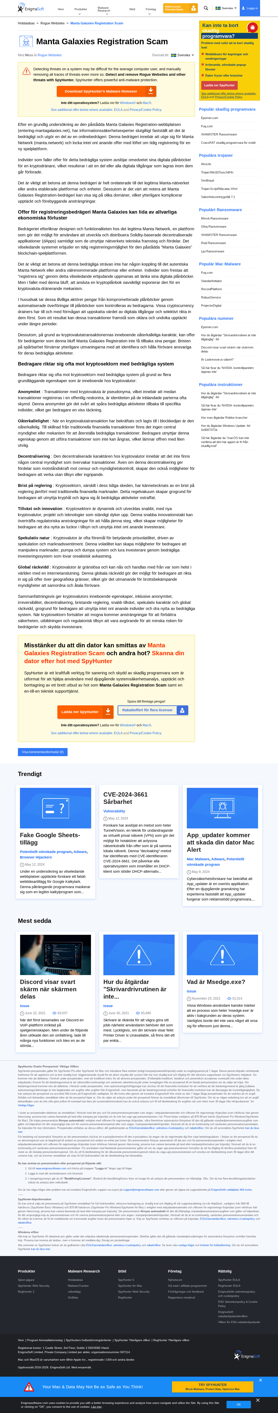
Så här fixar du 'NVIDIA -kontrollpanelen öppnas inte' (227, 370)
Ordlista (73, 1297)
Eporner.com (209, 118)
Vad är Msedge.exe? (216, 981)
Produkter (80, 9)
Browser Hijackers (36, 857)
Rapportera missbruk (181, 1297)
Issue (24, 1006)
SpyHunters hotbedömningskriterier (89, 1340)
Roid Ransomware (213, 243)
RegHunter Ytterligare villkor (171, 1340)
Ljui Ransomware (212, 251)
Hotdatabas (26, 23)
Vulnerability (114, 811)
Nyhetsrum (175, 1279)
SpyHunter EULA (229, 1279)
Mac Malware (198, 859)
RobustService (211, 297)
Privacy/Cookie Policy (145, 109)
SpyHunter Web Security (33, 1285)
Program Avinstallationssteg (45, 1340)
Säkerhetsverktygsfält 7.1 (218, 197)
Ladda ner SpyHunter (80, 712)
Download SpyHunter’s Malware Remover (101, 91)
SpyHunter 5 (126, 1279)
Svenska (227, 8)
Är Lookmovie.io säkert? (217, 359)
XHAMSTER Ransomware (219, 134)
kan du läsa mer (40, 1249)
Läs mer (96, 1406)
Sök (206, 8)
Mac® (147, 103)
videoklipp (74, 1291)
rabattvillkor (196, 1128)
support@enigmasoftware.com (141, 1189)
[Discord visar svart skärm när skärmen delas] (55, 955)
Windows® (128, 103)
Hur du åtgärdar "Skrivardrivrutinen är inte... (134, 989)
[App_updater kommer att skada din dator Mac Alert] (222, 808)
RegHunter (125, 1297)
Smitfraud (207, 180)
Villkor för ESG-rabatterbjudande (239, 1322)
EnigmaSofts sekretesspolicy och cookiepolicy (236, 1293)
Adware (80, 852)
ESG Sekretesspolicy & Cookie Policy (237, 1304)
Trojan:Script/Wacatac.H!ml (219, 188)
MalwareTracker (78, 1285)
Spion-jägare (26, 1279)
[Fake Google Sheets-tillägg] (55, 808)
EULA (118, 109)
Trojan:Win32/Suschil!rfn (217, 172)
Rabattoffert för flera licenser (147, 710)
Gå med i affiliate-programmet (187, 1285)
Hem (61, 9)
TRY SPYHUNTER (213, 1387)
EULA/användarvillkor (141, 1128)
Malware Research (104, 9)
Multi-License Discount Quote (174, 8)
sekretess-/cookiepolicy (170, 1128)
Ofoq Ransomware (213, 226)
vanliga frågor (186, 1245)
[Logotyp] (31, 8)
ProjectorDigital (211, 305)
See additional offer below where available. (82, 109)
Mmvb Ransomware (214, 218)
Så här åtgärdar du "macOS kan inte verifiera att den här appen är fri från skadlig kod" (225, 442)
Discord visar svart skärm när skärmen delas (227, 349)
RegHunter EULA (229, 1285)
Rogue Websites (52, 23)
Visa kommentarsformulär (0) (42, 752)
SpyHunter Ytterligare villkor (132, 1340)
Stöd (132, 9)
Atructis (206, 164)
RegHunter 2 (26, 1291)
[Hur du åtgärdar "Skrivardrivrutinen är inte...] (139, 955)
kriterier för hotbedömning (215, 1245)
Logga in (252, 8)
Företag (151, 9)
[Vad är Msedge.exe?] (222, 955)
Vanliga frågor (26, 1105)
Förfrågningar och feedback (186, 1291)
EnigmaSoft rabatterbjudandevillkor (233, 1314)
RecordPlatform (211, 289)
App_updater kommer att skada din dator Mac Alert (221, 842)
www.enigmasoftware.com (51, 1168)
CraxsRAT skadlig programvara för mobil (228, 142)
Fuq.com (207, 126)
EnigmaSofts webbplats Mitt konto (231, 1189)
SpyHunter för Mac (130, 1285)
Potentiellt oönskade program (46, 852)
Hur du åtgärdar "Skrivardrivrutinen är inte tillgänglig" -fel (228, 337)
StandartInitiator (211, 281)
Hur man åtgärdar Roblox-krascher (224, 417)
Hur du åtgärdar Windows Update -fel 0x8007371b (225, 428)
